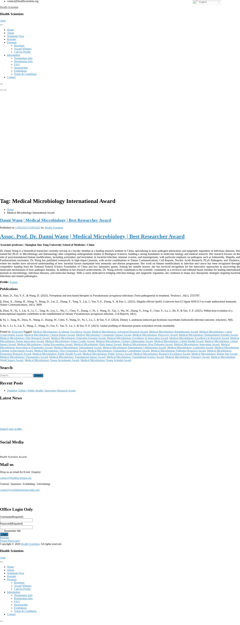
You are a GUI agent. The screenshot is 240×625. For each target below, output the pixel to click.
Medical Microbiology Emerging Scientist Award (78, 338)
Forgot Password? (10, 540)
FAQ (17, 64)
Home (10, 29)
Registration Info (23, 61)
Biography (17, 331)
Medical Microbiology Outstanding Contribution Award (118, 350)
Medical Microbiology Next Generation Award (60, 350)
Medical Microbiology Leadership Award (190, 347)
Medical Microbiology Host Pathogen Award (148, 344)
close (3, 20)
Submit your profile (11, 427)
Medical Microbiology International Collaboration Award (134, 347)
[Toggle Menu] (1, 24)
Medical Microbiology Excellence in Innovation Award (137, 338)
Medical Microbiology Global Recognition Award (44, 344)
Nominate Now (15, 36)
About (10, 32)
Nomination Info (23, 58)
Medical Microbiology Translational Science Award (135, 357)
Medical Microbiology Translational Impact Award (77, 357)
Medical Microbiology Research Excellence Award (161, 353)
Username (11, 516)
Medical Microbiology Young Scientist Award (105, 360)
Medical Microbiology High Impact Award (97, 344)
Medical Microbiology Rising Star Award (214, 353)
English (203, 2)
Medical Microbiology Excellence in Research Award (199, 338)
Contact (11, 77)
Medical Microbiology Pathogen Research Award (178, 350)
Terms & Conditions (25, 74)
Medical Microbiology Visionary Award (187, 357)
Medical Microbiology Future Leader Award (69, 341)
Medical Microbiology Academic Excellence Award (61, 331)
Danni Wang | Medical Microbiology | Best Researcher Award (55, 220)
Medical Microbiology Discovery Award (154, 334)
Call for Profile (22, 51)
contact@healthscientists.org (15, 477)
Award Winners (22, 48)
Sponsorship (21, 67)
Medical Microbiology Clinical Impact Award (49, 334)
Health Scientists (9, 7)
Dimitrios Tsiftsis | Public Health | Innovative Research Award (41, 390)
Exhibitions (20, 70)
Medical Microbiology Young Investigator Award (52, 360)
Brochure (19, 45)
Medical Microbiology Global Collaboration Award (124, 341)
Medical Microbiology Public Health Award (56, 353)
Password (11, 523)
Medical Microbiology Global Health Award (178, 341)
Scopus (13, 282)
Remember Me (12, 530)
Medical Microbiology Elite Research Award (25, 338)
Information (13, 55)
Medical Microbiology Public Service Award (107, 353)
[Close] (1, 84)
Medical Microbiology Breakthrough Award (173, 331)
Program (12, 42)
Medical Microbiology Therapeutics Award (24, 357)
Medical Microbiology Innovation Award (196, 344)
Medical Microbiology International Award (77, 347)
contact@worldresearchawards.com (20, 489)
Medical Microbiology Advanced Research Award (120, 331)
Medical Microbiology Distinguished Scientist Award (208, 334)
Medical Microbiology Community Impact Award (103, 334)
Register (11, 39)
